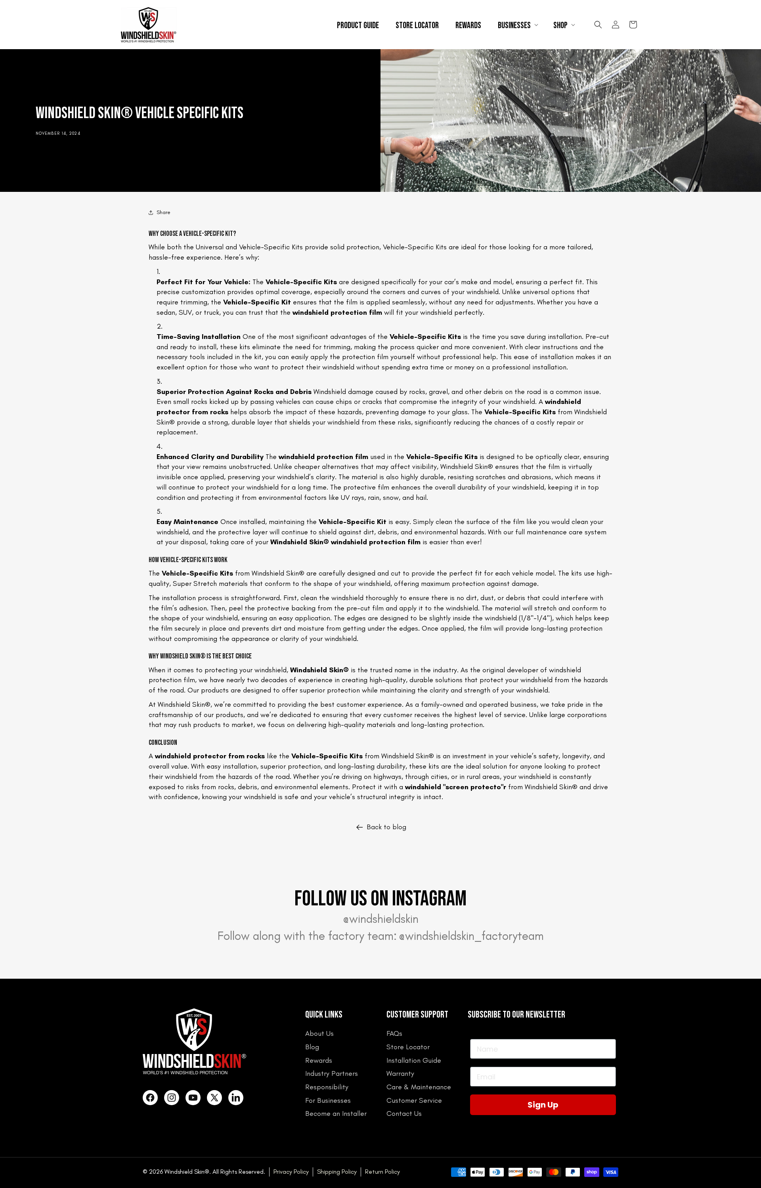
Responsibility (326, 1087)
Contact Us (404, 1113)
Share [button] (163, 212)
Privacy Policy (291, 1171)
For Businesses (328, 1100)
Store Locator (408, 1047)
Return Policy (382, 1171)
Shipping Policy (337, 1171)
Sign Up (543, 1104)
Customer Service (414, 1100)
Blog (312, 1047)
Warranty (400, 1073)
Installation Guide (413, 1060)
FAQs (394, 1033)
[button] (517, 25)
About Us (319, 1033)
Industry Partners (331, 1073)
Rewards (318, 1060)
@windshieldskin (381, 919)
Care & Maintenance (418, 1087)
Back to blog (386, 827)
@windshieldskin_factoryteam (471, 936)
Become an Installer (336, 1113)
